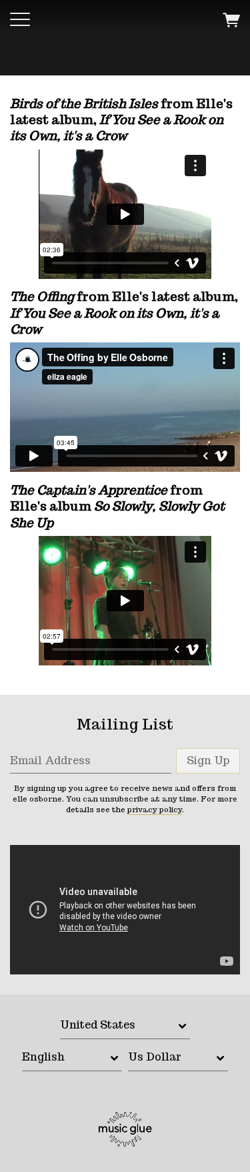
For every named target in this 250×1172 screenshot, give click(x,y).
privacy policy (154, 809)
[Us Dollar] (178, 1058)
